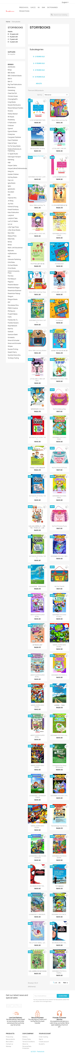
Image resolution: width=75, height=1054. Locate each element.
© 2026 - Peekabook (37, 1052)
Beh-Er (10, 82)
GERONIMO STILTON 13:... (59, 914)
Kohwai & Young (13, 207)
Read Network (12, 326)
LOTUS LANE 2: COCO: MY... (37, 233)
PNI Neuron (11, 311)
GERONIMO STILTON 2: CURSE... (59, 234)
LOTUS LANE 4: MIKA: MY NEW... (37, 380)
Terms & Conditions (28, 1041)
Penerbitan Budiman (14, 291)
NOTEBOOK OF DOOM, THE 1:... (37, 438)
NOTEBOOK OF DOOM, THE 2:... (37, 497)
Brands (10, 64)
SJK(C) (33, 7)
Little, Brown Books (14, 230)
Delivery (24, 1037)
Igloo (9, 186)
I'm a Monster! (59, 264)
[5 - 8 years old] (39, 68)
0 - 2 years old (13, 42)
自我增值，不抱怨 (59, 705)
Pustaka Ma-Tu (12, 320)
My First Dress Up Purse (59, 467)
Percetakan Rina (13, 305)
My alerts (42, 1044)
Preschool (23, 7)
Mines (10, 245)
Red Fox (10, 329)
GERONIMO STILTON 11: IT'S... (59, 796)
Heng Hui (11, 171)
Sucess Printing (13, 349)
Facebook (8, 1006)
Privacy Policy (26, 1039)
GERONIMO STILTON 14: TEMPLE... (59, 972)
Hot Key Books (12, 177)
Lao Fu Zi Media (13, 221)
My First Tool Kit (59, 586)
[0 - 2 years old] (39, 54)
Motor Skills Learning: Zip (59, 120)
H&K (9, 163)
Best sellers (9, 1041)
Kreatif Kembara (13, 209)
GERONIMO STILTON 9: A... (59, 675)
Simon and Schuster (14, 343)
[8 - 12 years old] (39, 74)
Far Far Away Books (14, 146)
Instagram (20, 1006)
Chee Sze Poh (12, 93)
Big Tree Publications (15, 84)
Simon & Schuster (13, 340)
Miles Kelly (11, 239)
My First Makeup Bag (59, 409)
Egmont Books (12, 131)
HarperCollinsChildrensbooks (17, 168)
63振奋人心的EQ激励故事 (37, 467)
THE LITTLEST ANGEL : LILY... (37, 943)
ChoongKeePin (13, 99)
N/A (9, 256)
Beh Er (10, 79)
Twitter (12, 1006)
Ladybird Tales (12, 218)
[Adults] (39, 81)
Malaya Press (12, 236)
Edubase (11, 126)
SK (39, 7)
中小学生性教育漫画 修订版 (59, 205)
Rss (16, 1006)
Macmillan (11, 233)
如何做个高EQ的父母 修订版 (59, 350)
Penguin (10, 296)
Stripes (10, 346)
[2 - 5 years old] (39, 61)
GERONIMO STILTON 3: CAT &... (37, 321)
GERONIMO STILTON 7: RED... (59, 556)
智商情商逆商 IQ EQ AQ (37, 409)
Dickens (10, 111)
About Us (25, 1044)
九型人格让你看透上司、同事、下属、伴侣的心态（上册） (37, 527)
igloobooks (11, 189)
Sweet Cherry (12, 352)
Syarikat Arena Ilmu (14, 355)
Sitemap (8, 1046)
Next (66, 983)
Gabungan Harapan (14, 157)
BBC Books (11, 73)
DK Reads (11, 117)
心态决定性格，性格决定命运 (37, 586)
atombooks (11, 67)
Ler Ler (10, 224)
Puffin (10, 317)
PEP (9, 302)
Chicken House (13, 96)
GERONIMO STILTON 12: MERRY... (59, 857)
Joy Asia (10, 204)
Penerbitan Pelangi (14, 293)
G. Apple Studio (13, 154)
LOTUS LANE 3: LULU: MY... (59, 292)
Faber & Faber (12, 143)
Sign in (41, 1039)
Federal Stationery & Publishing (14, 150)
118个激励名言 (59, 886)
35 (60, 983)
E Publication (12, 123)
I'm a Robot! (59, 320)
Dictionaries (52, 7)
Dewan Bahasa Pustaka (15, 108)
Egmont (10, 128)
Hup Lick (10, 180)
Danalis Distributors (14, 105)
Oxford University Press (13, 272)
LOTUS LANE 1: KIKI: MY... (59, 148)
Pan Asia (10, 276)
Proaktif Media (12, 314)
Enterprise (11, 134)
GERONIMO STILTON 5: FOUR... (59, 438)
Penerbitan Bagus (14, 288)
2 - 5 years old (13, 39)
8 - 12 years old (13, 34)
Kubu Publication (13, 212)
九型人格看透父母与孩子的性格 (37, 971)
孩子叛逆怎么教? (37, 645)
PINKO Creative (13, 308)
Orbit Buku (11, 262)
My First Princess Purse (59, 526)
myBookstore (12, 253)
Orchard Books (13, 265)
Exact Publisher (13, 140)
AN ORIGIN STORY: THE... (37, 886)
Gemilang (11, 160)
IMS (9, 195)
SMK (43, 7)
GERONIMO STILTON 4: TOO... (59, 379)
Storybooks (15, 27)
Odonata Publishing (14, 259)
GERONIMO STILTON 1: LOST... (37, 177)
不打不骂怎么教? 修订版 (37, 264)
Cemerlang (11, 90)
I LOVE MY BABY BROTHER (37, 120)
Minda (10, 242)
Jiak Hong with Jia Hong (37, 148)
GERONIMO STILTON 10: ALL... (59, 735)
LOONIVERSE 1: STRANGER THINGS (37, 796)
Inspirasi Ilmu (12, 198)
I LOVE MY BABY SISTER (59, 177)
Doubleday (11, 120)
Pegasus (10, 282)
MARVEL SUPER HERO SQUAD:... (59, 646)
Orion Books (12, 268)
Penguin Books (12, 299)
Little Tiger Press (13, 227)
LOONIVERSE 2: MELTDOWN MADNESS (37, 857)
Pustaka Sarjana (13, 323)
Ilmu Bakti (11, 192)
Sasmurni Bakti (13, 335)
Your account (45, 1034)
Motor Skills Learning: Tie (37, 205)
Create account (44, 1041)
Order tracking (43, 1037)
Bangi (10, 70)
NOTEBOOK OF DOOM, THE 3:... (37, 557)
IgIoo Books (11, 183)
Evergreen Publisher (14, 137)
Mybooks (11, 251)
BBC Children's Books (15, 76)
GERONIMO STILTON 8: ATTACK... (59, 615)
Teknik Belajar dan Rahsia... (59, 826)
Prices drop (9, 1037)
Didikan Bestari (13, 114)
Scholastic (11, 337)
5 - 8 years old (13, 37)
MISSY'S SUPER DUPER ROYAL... (37, 615)
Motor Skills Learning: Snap (37, 292)
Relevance (56, 95)
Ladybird (11, 215)
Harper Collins (12, 165)
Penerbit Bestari (13, 285)
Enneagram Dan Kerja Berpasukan (59, 766)
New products (10, 1039)
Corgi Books (12, 102)
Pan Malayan (12, 279)
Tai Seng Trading (13, 358)
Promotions (24, 11)
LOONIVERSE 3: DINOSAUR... (37, 914)
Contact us (9, 1044)
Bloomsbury (12, 87)
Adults (10, 32)
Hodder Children (13, 174)
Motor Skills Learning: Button (37, 350)
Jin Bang (10, 201)
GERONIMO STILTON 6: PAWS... (59, 497)
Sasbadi (10, 332)
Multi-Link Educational (15, 248)
